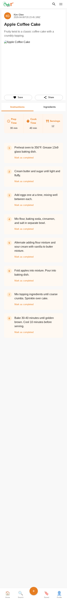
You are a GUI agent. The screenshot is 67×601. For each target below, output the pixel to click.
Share (51, 97)
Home (7, 594)
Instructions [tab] (17, 106)
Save (20, 97)
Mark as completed (24, 157)
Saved (46, 594)
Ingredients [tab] (49, 106)
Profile (59, 594)
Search (21, 594)
